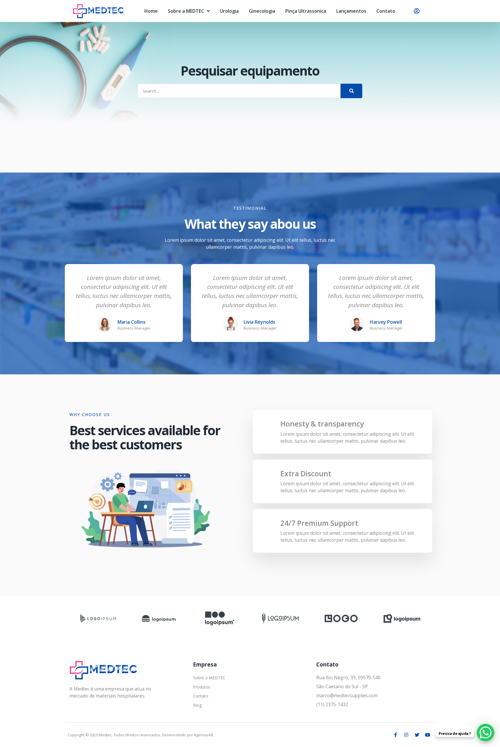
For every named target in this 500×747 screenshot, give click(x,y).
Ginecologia (262, 11)
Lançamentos (351, 11)
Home (151, 11)
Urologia (229, 11)
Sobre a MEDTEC (186, 11)
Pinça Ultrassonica (305, 11)
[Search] (351, 91)
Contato (385, 11)
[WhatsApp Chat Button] (485, 732)
